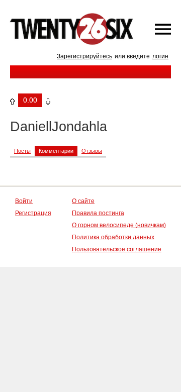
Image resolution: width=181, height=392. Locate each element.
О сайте (83, 201)
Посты (22, 151)
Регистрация (33, 213)
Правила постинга (98, 213)
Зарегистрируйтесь (84, 56)
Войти (24, 201)
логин (160, 56)
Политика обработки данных (113, 237)
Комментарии (56, 151)
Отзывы (91, 151)
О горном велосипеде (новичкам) (119, 225)
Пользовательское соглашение (116, 249)
